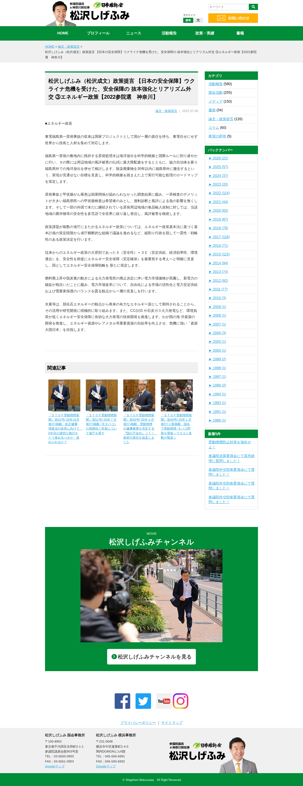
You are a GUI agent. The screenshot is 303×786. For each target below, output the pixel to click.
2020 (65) (218, 210)
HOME (62, 33)
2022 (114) (219, 193)
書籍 (240, 33)
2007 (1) (217, 324)
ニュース (133, 33)
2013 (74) (218, 272)
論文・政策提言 (166, 111)
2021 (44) (218, 202)
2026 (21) (218, 158)
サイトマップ (172, 723)
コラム (214, 128)
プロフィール (98, 33)
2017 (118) (219, 237)
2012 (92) (218, 281)
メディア (216, 101)
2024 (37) (218, 176)
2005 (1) (217, 342)
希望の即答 (217, 136)
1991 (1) (217, 412)
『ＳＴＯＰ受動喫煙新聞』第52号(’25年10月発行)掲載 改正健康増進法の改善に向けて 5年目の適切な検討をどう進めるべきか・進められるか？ (65, 428)
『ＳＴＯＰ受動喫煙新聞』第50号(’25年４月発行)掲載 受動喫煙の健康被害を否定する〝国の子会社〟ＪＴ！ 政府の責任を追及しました (140, 428)
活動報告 (169, 33)
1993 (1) (217, 403)
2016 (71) (218, 246)
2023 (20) (218, 184)
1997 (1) (217, 377)
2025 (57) (218, 167)
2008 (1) (217, 315)
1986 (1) (217, 420)
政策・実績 (204, 33)
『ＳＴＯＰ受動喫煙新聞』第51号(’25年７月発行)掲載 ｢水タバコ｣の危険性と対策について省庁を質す (101, 424)
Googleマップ (55, 766)
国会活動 (216, 92)
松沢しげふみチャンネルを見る (155, 657)
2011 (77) (218, 289)
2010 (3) (217, 298)
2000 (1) (217, 350)
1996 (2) (217, 385)
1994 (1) (217, 394)
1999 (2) (217, 359)
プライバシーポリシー (138, 723)
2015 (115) (219, 254)
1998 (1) (217, 368)
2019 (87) (218, 219)
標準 (188, 20)
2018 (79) (218, 228)
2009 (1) (217, 307)
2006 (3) (217, 333)
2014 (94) (218, 263)
